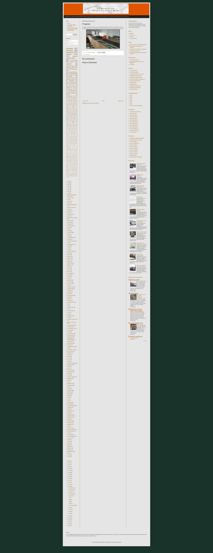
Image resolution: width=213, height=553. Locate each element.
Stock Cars (74, 124)
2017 (69, 478)
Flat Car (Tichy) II (133, 146)
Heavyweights (69, 96)
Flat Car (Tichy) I (133, 145)
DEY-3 (71, 90)
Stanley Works (69, 104)
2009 (69, 521)
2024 (69, 464)
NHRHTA (67, 157)
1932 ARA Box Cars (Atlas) (136, 140)
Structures (69, 67)
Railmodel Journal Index (135, 85)
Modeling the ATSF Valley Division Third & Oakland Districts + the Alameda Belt (137, 311)
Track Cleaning (133, 38)
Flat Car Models (133, 141)
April (70, 513)
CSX (75, 133)
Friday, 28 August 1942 (135, 313)
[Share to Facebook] (103, 52)
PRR (67, 122)
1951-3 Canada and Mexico (136, 105)
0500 (67, 126)
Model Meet (69, 82)
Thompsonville (74, 173)
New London (70, 351)
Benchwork (73, 132)
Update (70, 501)
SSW (67, 167)
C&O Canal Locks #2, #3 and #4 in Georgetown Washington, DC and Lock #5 (141, 297)
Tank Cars (70, 125)
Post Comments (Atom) (94, 103)
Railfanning (70, 100)
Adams (71, 131)
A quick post (139, 254)
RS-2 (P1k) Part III (134, 122)
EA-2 (68, 278)
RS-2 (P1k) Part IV (134, 123)
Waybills (68, 87)
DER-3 (75, 138)
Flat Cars (69, 283)
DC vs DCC (132, 35)
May (70, 511)
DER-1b (69, 258)
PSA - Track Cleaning (141, 232)
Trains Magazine (71, 174)
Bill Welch (75, 114)
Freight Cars (71, 54)
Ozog (71, 112)
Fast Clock (70, 142)
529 (75, 129)
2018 (69, 476)
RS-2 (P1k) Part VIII (134, 130)
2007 (69, 525)
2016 (69, 480)
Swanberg (74, 170)
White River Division (135, 279)
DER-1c (70, 138)
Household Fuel (70, 146)
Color (70, 497)
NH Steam (132, 64)
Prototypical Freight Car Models (137, 138)
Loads (70, 91)
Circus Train (73, 115)
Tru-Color (69, 438)
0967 (67, 128)
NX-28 (76, 157)
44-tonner (75, 87)
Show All (145, 340)
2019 (69, 474)
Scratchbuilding (73, 73)
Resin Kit (70, 97)
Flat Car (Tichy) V (134, 151)
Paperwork (75, 98)
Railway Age (68, 166)
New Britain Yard (70, 160)
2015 (69, 482)
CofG (74, 135)
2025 (69, 462)
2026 (69, 461)
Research (69, 50)
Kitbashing (71, 80)
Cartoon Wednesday (134, 337)
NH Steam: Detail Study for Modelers (138, 49)
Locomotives (74, 60)
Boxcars (68, 94)
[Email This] (98, 52)
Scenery (88, 54)
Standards (69, 414)
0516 (75, 126)
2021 (69, 470)
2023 (69, 466)
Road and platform (73, 505)
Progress (71, 503)
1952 (131, 102)
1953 (131, 103)
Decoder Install (73, 139)
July (70, 507)
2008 (69, 523)
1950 (131, 98)
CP (66, 110)
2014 (69, 484)
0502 (67, 107)
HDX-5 (74, 101)
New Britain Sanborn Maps (136, 77)
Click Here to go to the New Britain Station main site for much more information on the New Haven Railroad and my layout (97, 16)
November (71, 489)
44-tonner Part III (133, 116)
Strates (67, 170)
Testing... (71, 499)
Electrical (68, 119)
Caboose (68, 135)
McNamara (72, 75)
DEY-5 (74, 111)
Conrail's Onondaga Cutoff (136, 323)
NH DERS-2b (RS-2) (134, 59)
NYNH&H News (133, 84)
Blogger (119, 542)
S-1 (75, 91)
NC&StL (74, 156)
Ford (75, 142)
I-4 (75, 119)
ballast (75, 82)
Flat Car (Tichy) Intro (134, 143)
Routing (74, 103)
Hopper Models (133, 155)
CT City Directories (134, 72)
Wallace (67, 105)
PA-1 (68, 368)
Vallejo (75, 175)
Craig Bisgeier (70, 244)
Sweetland (68, 171)
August (70, 495)
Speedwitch (70, 410)
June (70, 509)
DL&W (74, 118)
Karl (76, 96)
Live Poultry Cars (70, 152)
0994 (71, 128)
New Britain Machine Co (72, 159)
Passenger (74, 69)
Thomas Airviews (71, 429)
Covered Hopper (69, 117)
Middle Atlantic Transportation (70, 339)
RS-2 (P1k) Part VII (134, 128)
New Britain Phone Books (135, 75)
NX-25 (72, 157)
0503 (69, 101)
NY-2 (74, 83)
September (71, 493)
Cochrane (68, 64)
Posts (69, 40)
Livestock (73, 121)
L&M (75, 149)
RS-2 (74, 77)
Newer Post (85, 100)
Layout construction (71, 322)
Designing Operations (135, 50)
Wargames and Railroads (136, 336)
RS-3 (75, 112)
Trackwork (69, 63)
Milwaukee (68, 156)
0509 (74, 107)
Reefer (73, 122)
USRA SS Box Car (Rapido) (136, 157)
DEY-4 (68, 270)
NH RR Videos (133, 82)
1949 (131, 97)
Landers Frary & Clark (71, 150)
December (71, 488)
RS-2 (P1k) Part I (133, 118)
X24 (67, 177)
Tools (70, 114)
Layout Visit (68, 103)
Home (103, 100)
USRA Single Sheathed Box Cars (141, 198)
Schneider (73, 167)
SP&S (74, 166)
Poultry (69, 163)
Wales (76, 100)
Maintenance (68, 153)
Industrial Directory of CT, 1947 (137, 74)
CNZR (76, 79)
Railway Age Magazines (135, 87)
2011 (69, 518)
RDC (75, 164)
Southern (68, 124)
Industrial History (134, 293)
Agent (75, 131)
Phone (68, 373)
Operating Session (70, 86)
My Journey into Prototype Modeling (138, 44)
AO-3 (67, 131)
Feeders (132, 36)
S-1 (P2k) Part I (133, 132)
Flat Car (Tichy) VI (134, 153)
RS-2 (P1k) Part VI (134, 127)
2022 (69, 468)
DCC (67, 90)
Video (75, 125)
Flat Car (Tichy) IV (134, 150)
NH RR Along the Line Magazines (137, 79)
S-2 (67, 114)
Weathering (68, 79)
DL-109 (69, 98)
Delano (69, 253)
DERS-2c (68, 111)
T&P (75, 104)
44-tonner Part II (133, 115)
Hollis (74, 145)
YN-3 (69, 83)
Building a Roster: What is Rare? (141, 186)
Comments (70, 43)
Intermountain (70, 307)
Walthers (73, 105)
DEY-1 (67, 139)
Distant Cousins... (140, 324)
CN (68, 115)
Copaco (67, 136)
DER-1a (72, 136)
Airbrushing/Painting (71, 72)
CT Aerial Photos (133, 70)
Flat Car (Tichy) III (134, 148)
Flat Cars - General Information (141, 164)
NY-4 (67, 84)
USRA (71, 175)
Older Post (120, 100)
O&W (67, 112)
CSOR (71, 133)
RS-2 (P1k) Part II (134, 120)
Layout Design (70, 66)
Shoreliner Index (133, 89)
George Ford (68, 143)
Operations (70, 52)
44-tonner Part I (133, 113)
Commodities (69, 76)
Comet (74, 110)
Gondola (68, 93)
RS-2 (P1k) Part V (134, 125)
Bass (67, 132)
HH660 (74, 143)
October (71, 491)
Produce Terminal (71, 376)
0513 (71, 126)
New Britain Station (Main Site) (71, 25)
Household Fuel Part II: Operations (141, 221)
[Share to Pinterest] (104, 52)
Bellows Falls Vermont (141, 281)
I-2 (72, 119)
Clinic (70, 110)
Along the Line (71, 89)
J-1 (68, 309)
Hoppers (74, 93)
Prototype (69, 48)
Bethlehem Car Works (71, 108)
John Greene (69, 149)
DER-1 (76, 97)
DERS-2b (68, 77)
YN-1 (73, 84)
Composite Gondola (141, 265)
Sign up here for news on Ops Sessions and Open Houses (72, 29)
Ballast (131, 33)
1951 (131, 100)
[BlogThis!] (100, 52)
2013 (69, 486)
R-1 (71, 164)
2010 (69, 519)
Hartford (67, 145)
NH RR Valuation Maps (135, 80)
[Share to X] (101, 52)
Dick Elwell (69, 273)
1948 (131, 95)
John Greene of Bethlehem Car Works (142, 244)
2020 (69, 472)
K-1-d (67, 121)
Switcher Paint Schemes (135, 111)
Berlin (67, 133)
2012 (69, 516)
